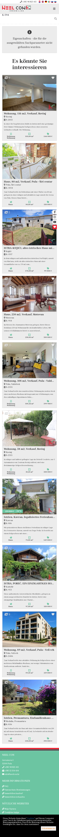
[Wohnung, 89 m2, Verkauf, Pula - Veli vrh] (29, 629)
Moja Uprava (10, 809)
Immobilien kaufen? (14, 793)
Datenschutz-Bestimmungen (17, 790)
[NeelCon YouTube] (55, 222)
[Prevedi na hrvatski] (40, 1)
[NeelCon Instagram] (55, 217)
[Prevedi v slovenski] (55, 1)
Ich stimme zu (48, 828)
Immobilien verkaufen (15, 797)
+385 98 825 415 (29, 2)
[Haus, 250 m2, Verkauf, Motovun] (29, 294)
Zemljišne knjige (12, 812)
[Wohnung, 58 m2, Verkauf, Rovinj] (29, 428)
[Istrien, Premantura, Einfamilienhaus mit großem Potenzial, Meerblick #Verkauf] (29, 697)
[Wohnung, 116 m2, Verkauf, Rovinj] (29, 93)
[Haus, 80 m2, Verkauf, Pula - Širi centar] (29, 161)
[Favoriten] (55, 227)
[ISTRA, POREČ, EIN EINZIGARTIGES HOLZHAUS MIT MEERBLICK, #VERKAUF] (29, 563)
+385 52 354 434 (11, 770)
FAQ (6, 786)
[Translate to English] (43, 1)
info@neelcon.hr (11, 774)
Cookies (30, 818)
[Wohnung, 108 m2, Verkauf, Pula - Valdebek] (29, 360)
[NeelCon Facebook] (55, 212)
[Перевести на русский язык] (52, 1)
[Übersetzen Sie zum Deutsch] (46, 1)
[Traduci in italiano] (49, 1)
